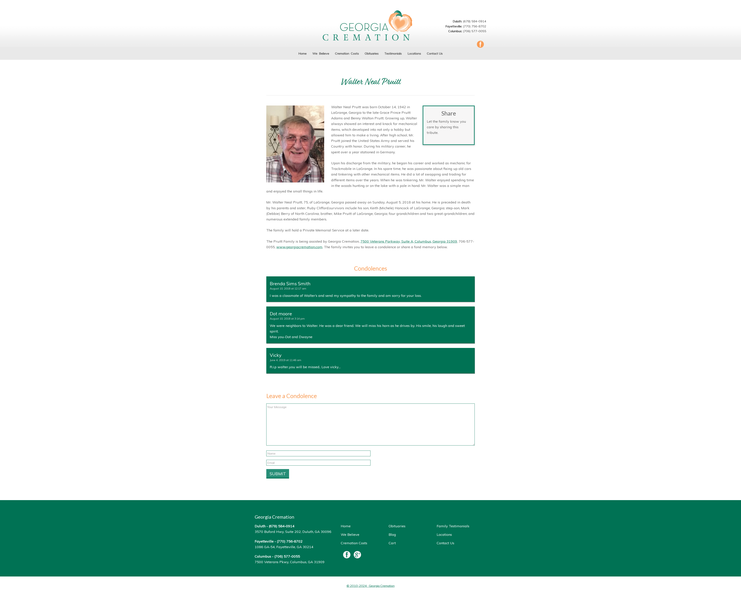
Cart (392, 543)
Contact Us (445, 543)
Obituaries (397, 526)
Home (346, 526)
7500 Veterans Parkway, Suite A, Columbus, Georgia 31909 (408, 241)
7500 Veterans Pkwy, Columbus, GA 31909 (290, 562)
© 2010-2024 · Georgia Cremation (371, 586)
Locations (444, 534)
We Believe (350, 534)
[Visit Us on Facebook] (347, 555)
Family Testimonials (453, 526)
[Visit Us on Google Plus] (357, 555)
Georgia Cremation (370, 26)
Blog (392, 534)
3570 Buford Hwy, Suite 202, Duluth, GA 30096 (293, 531)
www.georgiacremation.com (299, 247)
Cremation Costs (354, 543)
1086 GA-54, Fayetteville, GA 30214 (284, 547)
